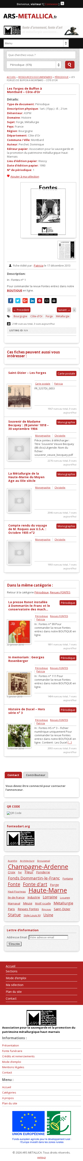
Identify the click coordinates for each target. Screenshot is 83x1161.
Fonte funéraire (12, 1051)
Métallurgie (62, 316)
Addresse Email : (18, 937)
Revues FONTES (60, 592)
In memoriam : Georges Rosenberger (26, 659)
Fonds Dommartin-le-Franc (34, 878)
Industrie (33, 897)
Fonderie (43, 872)
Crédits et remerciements (18, 1056)
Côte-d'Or (36, 316)
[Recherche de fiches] (69, 65)
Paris (11, 909)
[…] (70, 742)
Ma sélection (14, 985)
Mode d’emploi (16, 978)
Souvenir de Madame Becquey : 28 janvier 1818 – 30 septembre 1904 (28, 425)
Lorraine (50, 897)
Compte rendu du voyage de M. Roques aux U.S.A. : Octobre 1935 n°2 (27, 529)
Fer (20, 872)
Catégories (9, 1092)
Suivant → (64, 310)
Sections (11, 971)
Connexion (51, 4)
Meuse (27, 903)
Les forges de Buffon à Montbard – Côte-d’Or (24, 90)
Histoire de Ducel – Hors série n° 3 (26, 711)
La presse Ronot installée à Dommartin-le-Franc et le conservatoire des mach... (29, 605)
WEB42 (41, 1158)
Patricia (38, 265)
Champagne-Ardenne (38, 866)
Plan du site (14, 992)
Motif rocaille (43, 903)
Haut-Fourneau (17, 891)
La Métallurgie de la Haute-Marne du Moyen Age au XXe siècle (26, 477)
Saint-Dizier (62, 909)
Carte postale (42, 383)
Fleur (29, 872)
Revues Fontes (28, 909)
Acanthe (12, 860)
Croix (11, 872)
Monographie (42, 435)
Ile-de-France (16, 897)
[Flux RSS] (62, 3)
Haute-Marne (48, 890)
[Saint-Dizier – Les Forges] (19, 407)
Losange (65, 897)
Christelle (59, 435)
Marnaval (14, 903)
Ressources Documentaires (35, 77)
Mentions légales (13, 1067)
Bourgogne (20, 316)
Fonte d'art (35, 884)
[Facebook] (66, 3)
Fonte (14, 884)
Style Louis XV (32, 915)
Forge (49, 316)
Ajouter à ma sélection (24, 176)
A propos (8, 1098)
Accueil (11, 77)
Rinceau (46, 909)
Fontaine (68, 878)
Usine (48, 915)
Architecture (27, 860)
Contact (11, 998)
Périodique (62, 77)
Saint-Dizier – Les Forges (27, 373)
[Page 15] (66, 258)
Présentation (10, 1045)
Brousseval (43, 860)
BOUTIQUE (14, 290)
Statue (14, 915)
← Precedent (21, 310)
